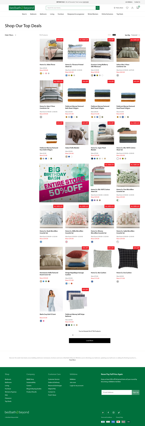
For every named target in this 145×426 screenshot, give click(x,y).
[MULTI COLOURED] (117, 242)
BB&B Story (30, 379)
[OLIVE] (71, 75)
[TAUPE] (77, 325)
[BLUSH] (66, 242)
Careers (29, 386)
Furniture (8, 389)
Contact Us (137, 2)
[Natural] (69, 283)
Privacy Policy (119, 417)
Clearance (8, 398)
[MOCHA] (100, 200)
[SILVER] (48, 73)
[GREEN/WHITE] (117, 200)
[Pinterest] (103, 412)
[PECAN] (48, 281)
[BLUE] (66, 75)
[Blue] (66, 283)
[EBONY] (66, 325)
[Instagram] (113, 412)
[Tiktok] (119, 412)
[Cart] (137, 8)
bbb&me (73, 379)
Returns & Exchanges (55, 386)
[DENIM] (71, 117)
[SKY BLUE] (92, 200)
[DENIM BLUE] (92, 281)
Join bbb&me (128, 2)
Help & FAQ (52, 389)
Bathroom (8, 382)
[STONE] (97, 200)
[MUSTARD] (41, 73)
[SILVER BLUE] (69, 156)
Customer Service (53, 379)
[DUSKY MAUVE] (95, 200)
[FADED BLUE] (95, 158)
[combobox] (71, 8)
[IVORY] (74, 117)
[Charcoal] (117, 281)
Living (7, 386)
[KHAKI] (77, 117)
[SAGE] (71, 325)
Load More (89, 340)
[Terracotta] (71, 283)
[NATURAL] (43, 73)
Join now (73, 382)
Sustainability (31, 382)
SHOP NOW (86, 2)
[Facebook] (108, 412)
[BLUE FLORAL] (41, 321)
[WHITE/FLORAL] (43, 321)
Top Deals (8, 401)
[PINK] (46, 73)
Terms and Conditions (106, 417)
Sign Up (135, 392)
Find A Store (52, 395)
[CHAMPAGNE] (92, 75)
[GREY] (117, 75)
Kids (6, 395)
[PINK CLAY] (120, 158)
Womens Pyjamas (10, 392)
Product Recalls (32, 392)
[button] (132, 35)
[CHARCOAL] (69, 117)
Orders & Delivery (54, 382)
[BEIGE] (69, 75)
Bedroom (8, 379)
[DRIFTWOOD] (66, 156)
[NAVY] (95, 75)
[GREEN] (97, 158)
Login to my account (76, 386)
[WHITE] (102, 75)
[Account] (132, 8)
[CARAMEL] (66, 117)
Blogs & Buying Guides (34, 389)
